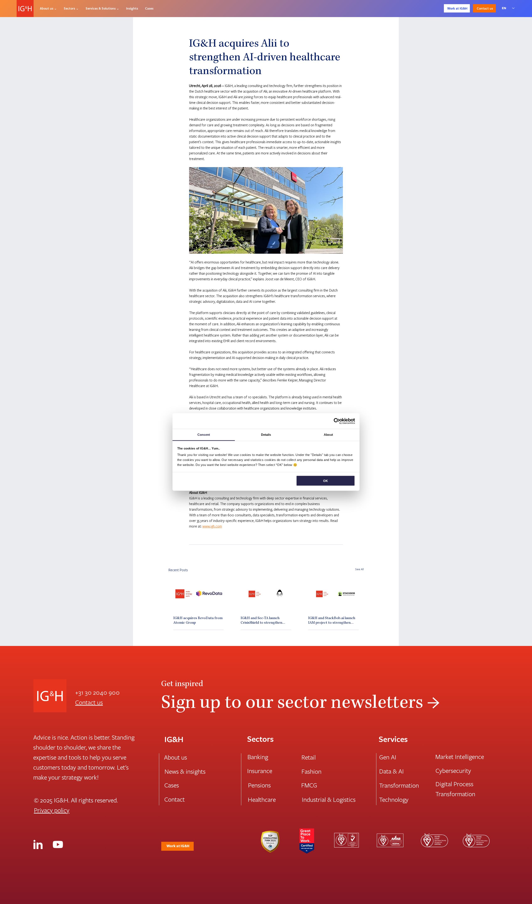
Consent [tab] (203, 434)
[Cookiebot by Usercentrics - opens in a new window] (337, 421)
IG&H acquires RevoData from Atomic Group (198, 620)
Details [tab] (266, 434)
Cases (171, 785)
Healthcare (262, 799)
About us (175, 757)
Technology (394, 799)
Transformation (399, 785)
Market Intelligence (459, 756)
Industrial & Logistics (329, 799)
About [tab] (328, 434)
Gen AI (387, 757)
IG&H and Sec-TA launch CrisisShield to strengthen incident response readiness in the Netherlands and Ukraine (265, 620)
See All (359, 569)
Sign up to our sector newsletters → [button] (300, 704)
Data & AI (391, 771)
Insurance (259, 770)
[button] (48, 8)
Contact (174, 799)
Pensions (259, 785)
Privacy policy (51, 810)
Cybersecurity (453, 770)
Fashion (311, 771)
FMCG (309, 785)
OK (325, 480)
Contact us (89, 702)
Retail (308, 757)
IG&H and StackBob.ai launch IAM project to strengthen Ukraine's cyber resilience (331, 620)
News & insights (185, 771)
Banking (257, 757)
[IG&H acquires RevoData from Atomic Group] (198, 594)
